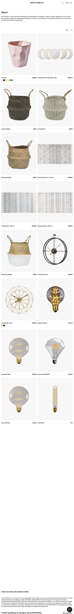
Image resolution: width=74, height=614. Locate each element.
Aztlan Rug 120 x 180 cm (44, 226)
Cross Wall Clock (42, 274)
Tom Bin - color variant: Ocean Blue (10, 80)
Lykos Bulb (40, 423)
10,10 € (70, 323)
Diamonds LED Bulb (43, 374)
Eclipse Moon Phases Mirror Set (47, 78)
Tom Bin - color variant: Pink (2, 80)
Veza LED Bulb (5, 423)
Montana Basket (6, 177)
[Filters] (66, 30)
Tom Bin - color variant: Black (4, 80)
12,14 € (34, 423)
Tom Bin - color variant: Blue (12, 80)
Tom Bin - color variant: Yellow (8, 80)
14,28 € (34, 78)
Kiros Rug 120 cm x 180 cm (45, 177)
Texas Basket (41, 129)
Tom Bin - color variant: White (6, 80)
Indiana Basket (5, 129)
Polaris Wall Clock (6, 323)
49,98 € (70, 177)
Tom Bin (3, 78)
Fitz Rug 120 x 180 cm (8, 226)
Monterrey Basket (6, 274)
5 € (72, 423)
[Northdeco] (37, 2)
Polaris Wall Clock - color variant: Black (4, 325)
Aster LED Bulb (5, 374)
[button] (68, 613)
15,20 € (70, 374)
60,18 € (70, 274)
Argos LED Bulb (42, 323)
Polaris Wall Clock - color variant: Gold (2, 325)
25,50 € (70, 78)
